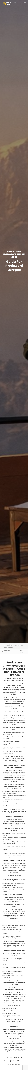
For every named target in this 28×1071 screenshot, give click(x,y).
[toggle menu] (24, 4)
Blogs (9, 644)
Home (5, 644)
